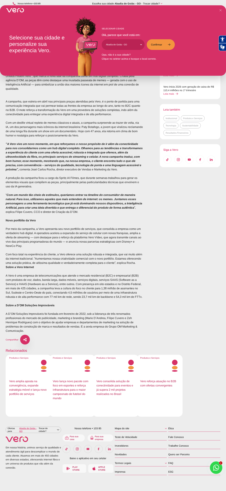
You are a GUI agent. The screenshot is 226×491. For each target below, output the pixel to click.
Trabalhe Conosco (178, 445)
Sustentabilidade (190, 125)
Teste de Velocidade (126, 437)
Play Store (76, 468)
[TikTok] (167, 159)
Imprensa (120, 471)
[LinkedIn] (211, 159)
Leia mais (168, 93)
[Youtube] (189, 159)
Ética (171, 428)
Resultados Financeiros (177, 133)
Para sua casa (74, 438)
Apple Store (101, 468)
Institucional (171, 118)
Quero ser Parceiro (179, 454)
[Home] (33, 439)
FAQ (170, 463)
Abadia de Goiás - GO (128, 3)
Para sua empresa (99, 438)
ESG (170, 471)
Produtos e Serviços (192, 118)
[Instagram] (178, 159)
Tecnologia (171, 125)
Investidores (121, 445)
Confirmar (156, 44)
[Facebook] (200, 159)
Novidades (121, 454)
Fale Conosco (176, 437)
